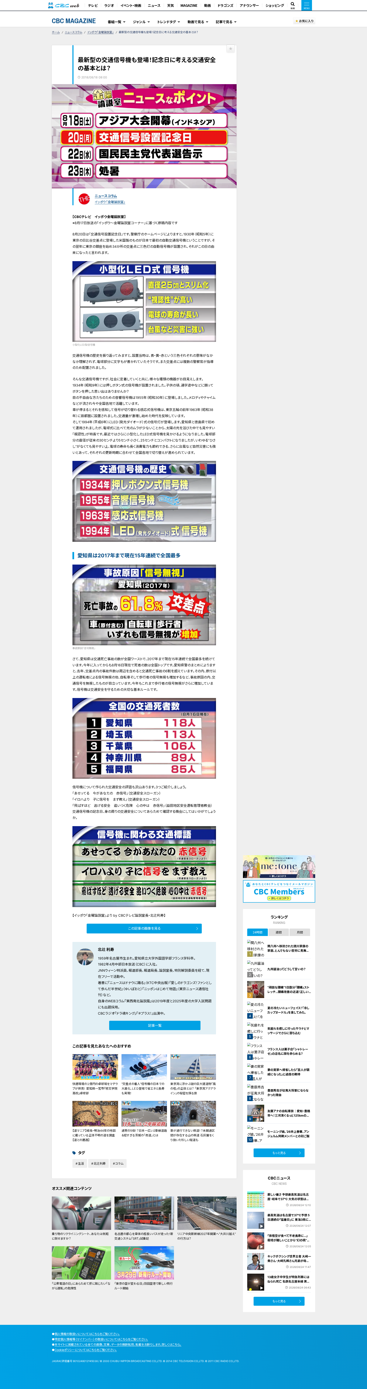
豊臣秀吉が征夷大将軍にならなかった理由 (288, 1093)
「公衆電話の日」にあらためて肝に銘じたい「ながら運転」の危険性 (81, 1286)
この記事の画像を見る (144, 928)
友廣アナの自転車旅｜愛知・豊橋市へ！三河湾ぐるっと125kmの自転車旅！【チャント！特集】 (288, 1115)
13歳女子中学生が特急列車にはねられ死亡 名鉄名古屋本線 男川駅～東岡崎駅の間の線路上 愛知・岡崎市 (288, 1283)
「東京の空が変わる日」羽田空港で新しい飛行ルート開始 (143, 1286)
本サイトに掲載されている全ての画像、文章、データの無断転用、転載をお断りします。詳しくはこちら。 (118, 1344)
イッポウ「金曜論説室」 (100, 32)
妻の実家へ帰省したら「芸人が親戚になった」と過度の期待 (288, 1072)
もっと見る (279, 1153)
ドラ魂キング (125, 1013)
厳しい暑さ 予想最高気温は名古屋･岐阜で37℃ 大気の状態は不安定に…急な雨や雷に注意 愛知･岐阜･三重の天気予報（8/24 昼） (288, 1201)
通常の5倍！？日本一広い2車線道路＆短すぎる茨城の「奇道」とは (144, 1133)
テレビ (93, 5)
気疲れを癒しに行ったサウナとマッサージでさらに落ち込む (288, 1031)
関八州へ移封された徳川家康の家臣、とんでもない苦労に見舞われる (288, 950)
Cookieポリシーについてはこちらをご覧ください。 (86, 1350)
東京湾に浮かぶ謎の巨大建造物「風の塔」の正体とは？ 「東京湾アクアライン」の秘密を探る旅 (193, 1088)
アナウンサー (249, 5)
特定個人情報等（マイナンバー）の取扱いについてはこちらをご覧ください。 (101, 1339)
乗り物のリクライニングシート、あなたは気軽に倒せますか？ (80, 1236)
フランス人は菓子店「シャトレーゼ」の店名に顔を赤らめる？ (287, 1051)
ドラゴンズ (225, 5)
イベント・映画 (130, 5)
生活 (81, 1163)
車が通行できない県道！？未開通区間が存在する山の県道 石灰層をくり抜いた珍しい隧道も (192, 1135)
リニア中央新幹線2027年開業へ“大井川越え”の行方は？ (206, 1236)
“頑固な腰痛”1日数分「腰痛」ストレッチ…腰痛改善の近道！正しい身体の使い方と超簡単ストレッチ (288, 991)
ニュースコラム (73, 32)
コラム (119, 1163)
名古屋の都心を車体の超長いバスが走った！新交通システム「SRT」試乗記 (143, 1236)
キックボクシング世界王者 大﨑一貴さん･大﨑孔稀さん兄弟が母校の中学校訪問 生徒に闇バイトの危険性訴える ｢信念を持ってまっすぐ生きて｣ (289, 1265)
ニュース (154, 5)
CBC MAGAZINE (74, 20)
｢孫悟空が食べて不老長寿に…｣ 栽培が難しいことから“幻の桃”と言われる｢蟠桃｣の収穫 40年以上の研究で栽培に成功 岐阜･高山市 (289, 1242)
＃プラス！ (145, 1013)
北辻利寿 (100, 1163)
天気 (170, 5)
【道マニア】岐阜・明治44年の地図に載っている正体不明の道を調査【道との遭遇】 (94, 1135)
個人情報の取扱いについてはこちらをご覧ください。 (87, 1334)
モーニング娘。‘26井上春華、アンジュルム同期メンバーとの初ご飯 (288, 1134)
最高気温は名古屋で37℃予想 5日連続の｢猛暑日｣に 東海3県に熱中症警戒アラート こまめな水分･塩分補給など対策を (288, 1221)
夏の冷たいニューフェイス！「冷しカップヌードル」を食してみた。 (288, 1010)
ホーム (56, 32)
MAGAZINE (189, 5)
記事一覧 (155, 1025)
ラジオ (109, 5)
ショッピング (274, 5)
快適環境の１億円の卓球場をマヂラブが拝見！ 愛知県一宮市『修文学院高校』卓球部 (95, 1088)
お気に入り (306, 21)
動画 (207, 5)
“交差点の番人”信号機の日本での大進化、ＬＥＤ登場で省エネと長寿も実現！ (142, 1088)
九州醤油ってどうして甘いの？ (286, 969)
